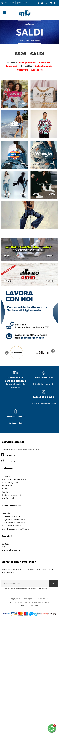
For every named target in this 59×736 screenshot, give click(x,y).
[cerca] (37, 3)
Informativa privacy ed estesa (37, 602)
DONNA (22, 103)
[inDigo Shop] (29, 18)
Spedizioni (6, 492)
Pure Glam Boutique (10, 516)
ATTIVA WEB (32, 605)
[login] (41, 3)
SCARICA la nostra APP (11, 550)
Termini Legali (7, 498)
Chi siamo (5, 476)
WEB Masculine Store (11, 526)
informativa (43, 589)
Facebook (10, 455)
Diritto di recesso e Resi (12, 495)
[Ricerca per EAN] (54, 3)
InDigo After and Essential (13, 519)
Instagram (10, 461)
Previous (6, 352)
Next (52, 350)
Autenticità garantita (10, 482)
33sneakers (6, 513)
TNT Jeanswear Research (13, 522)
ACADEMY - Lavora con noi (13, 479)
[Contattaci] (45, 3)
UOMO (7, 103)
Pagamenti (6, 485)
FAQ (3, 547)
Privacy (4, 489)
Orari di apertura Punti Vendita (15, 529)
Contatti (5, 544)
